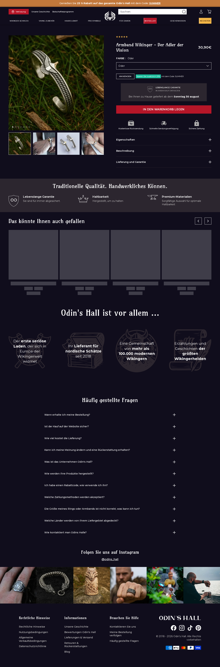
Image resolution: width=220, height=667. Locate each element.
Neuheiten (205, 21)
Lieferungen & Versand (78, 637)
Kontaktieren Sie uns (123, 626)
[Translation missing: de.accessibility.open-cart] (209, 12)
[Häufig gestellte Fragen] (193, 12)
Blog (67, 651)
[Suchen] (184, 11)
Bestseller (150, 21)
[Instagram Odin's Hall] (182, 628)
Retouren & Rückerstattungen (75, 644)
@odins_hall (110, 559)
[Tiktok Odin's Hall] (190, 628)
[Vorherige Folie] (198, 221)
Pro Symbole (94, 21)
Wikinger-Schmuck (19, 21)
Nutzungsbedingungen (33, 632)
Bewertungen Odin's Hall (80, 632)
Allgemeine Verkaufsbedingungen (33, 639)
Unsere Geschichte (76, 626)
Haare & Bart (71, 21)
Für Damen (124, 21)
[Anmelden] (201, 12)
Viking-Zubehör (46, 21)
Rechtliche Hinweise (32, 626)
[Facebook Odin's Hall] (173, 628)
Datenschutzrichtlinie (32, 646)
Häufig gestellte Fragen (124, 640)
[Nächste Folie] (208, 221)
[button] (122, 37)
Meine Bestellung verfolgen (121, 634)
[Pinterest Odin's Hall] (198, 628)
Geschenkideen (178, 21)
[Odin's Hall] (110, 15)
